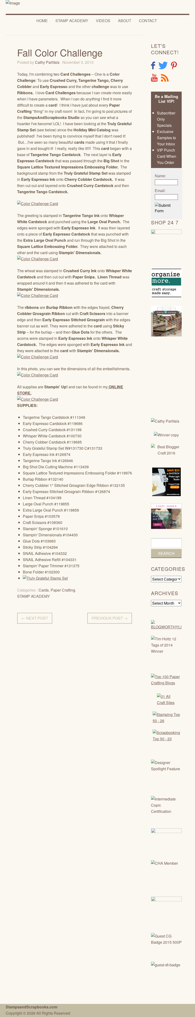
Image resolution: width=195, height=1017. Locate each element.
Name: (160, 176)
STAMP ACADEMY (33, 596)
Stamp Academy (71, 20)
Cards (44, 590)
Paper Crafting (63, 590)
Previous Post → (110, 618)
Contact (148, 20)
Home (42, 20)
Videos (103, 20)
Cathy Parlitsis (47, 62)
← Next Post (34, 618)
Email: (160, 191)
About (124, 20)
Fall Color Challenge (59, 52)
